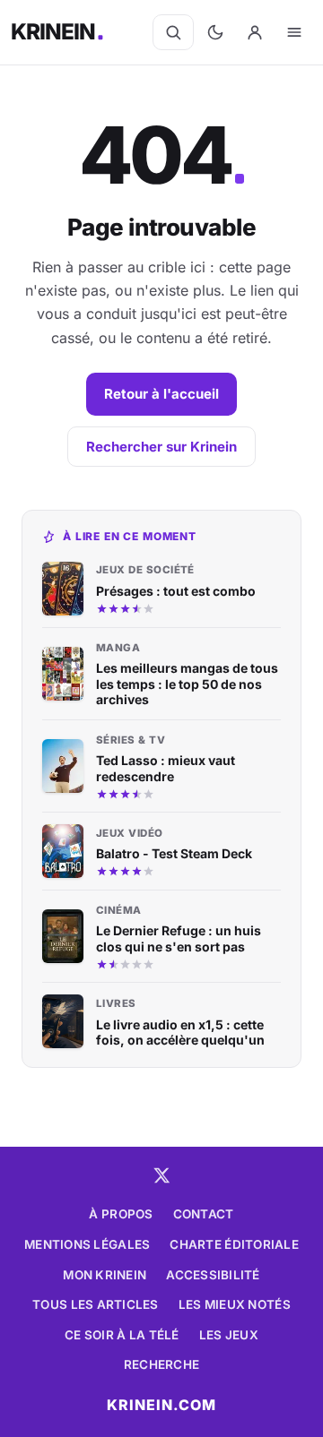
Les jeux (228, 1335)
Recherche (161, 1364)
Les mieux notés (235, 1304)
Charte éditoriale (234, 1244)
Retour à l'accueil (161, 393)
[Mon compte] (255, 32)
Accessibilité (213, 1275)
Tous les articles (95, 1304)
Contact (203, 1214)
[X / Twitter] (161, 1175)
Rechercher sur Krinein (161, 446)
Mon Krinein (104, 1275)
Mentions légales (87, 1244)
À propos (121, 1214)
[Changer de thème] (215, 32)
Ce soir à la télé (122, 1335)
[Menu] (294, 32)
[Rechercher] (173, 32)
